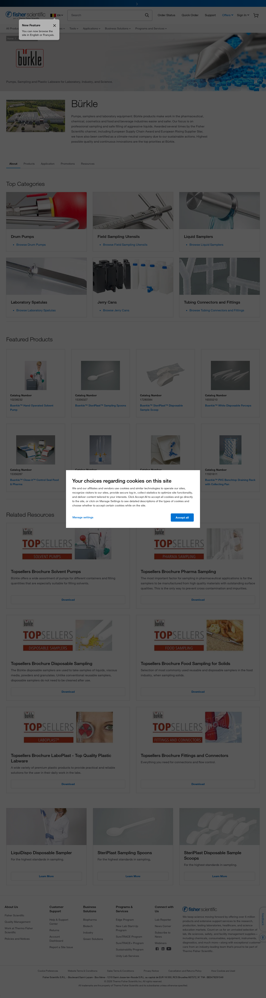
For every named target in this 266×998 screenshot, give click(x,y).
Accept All (182, 517)
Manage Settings (82, 517)
